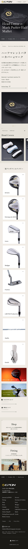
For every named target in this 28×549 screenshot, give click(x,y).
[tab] (19, 2)
